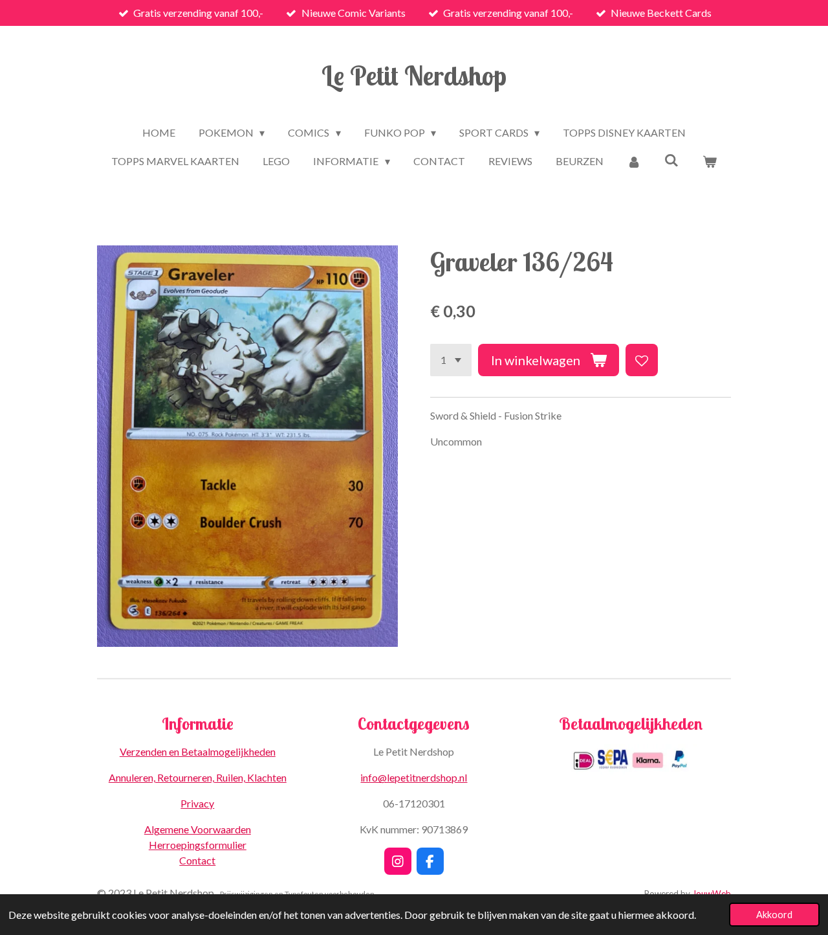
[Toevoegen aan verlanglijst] (642, 360)
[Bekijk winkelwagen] (708, 161)
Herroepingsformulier (197, 845)
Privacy (197, 803)
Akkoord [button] (774, 914)
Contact (197, 860)
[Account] (633, 161)
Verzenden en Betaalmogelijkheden (198, 751)
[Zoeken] (671, 159)
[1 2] (451, 360)
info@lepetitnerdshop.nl (413, 777)
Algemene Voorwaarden (197, 829)
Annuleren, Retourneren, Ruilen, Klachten (198, 777)
